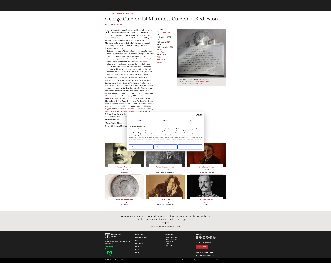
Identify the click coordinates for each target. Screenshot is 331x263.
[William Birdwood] (206, 187)
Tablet (159, 57)
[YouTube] (207, 237)
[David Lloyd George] (206, 155)
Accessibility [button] (139, 243)
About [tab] (191, 120)
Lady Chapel (161, 52)
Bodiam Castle (110, 111)
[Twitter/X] (200, 237)
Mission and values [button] (141, 237)
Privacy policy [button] (192, 260)
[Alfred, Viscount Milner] (124, 187)
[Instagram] (204, 237)
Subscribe (202, 246)
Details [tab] (165, 120)
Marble (159, 62)
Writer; (159, 32)
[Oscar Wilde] (165, 187)
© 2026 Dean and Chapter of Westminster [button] (116, 260)
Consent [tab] (139, 120)
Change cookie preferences (164, 147)
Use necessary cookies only (140, 147)
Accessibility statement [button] (218, 260)
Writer (107, 24)
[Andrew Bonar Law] (124, 155)
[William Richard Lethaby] (165, 155)
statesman (166, 32)
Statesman (118, 24)
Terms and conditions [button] (204, 260)
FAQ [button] (136, 240)
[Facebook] (197, 237)
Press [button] (137, 249)
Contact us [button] (138, 246)
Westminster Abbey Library (202, 81)
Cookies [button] (184, 260)
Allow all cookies (190, 147)
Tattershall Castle (126, 111)
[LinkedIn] (210, 237)
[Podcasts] (214, 237)
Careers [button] (137, 252)
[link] (208, 252)
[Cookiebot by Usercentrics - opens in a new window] (194, 115)
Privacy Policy (169, 139)
